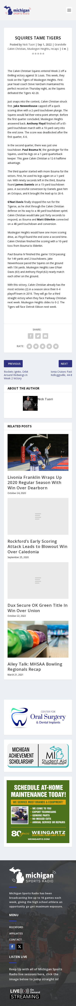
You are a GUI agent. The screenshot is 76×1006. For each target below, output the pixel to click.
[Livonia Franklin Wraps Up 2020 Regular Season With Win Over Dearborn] (38, 452)
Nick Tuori (29, 44)
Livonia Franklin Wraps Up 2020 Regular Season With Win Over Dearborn (35, 482)
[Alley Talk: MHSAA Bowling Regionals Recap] (38, 639)
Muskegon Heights (38, 48)
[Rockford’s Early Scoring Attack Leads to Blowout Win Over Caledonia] (38, 516)
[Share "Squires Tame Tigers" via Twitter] (38, 336)
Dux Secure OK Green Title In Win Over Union (38, 607)
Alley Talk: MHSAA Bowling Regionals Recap (35, 666)
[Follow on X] (20, 947)
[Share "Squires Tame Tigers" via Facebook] (30, 336)
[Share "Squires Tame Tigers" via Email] (45, 336)
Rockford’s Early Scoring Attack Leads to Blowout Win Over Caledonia (38, 546)
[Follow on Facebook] (12, 947)
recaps (55, 48)
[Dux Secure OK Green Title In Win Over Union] (38, 580)
